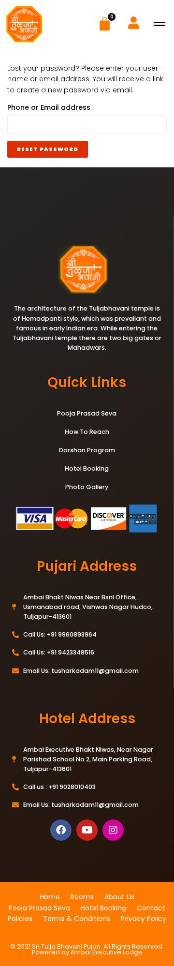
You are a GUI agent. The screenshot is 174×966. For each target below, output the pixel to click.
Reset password (47, 149)
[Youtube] (87, 830)
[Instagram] (113, 830)
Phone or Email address (67, 107)
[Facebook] (61, 830)
